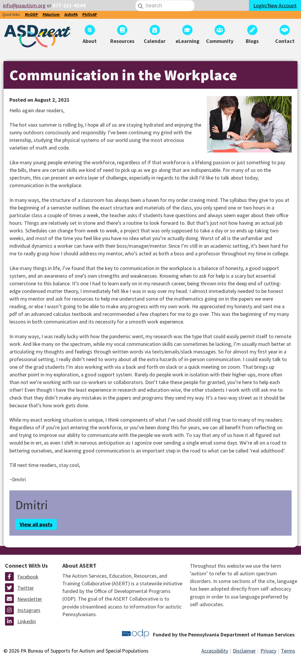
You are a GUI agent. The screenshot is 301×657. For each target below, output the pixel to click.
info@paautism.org (24, 5)
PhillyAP (89, 14)
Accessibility (214, 650)
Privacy (268, 650)
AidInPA (71, 14)
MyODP (31, 14)
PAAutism (51, 14)
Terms (288, 650)
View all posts (36, 524)
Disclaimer (244, 650)
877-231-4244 (69, 5)
